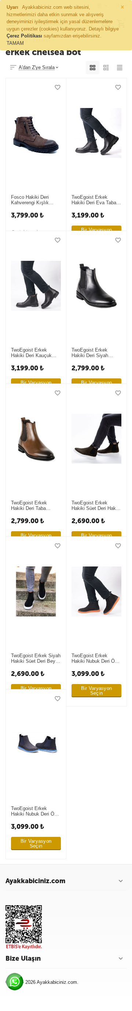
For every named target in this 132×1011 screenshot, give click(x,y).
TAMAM (15, 43)
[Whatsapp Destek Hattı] (16, 983)
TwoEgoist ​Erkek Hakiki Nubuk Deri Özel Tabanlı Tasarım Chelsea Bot (96, 659)
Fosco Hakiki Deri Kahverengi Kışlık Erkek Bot (30, 200)
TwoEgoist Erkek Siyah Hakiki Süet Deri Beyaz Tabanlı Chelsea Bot (35, 659)
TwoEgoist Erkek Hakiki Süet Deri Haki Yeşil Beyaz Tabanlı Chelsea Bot (94, 506)
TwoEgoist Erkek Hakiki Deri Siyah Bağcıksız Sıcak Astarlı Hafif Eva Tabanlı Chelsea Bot (93, 353)
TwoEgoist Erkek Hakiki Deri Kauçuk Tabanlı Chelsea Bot (32, 353)
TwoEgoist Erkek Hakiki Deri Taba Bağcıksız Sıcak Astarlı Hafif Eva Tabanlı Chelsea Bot (32, 506)
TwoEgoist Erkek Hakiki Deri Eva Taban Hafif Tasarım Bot (95, 200)
